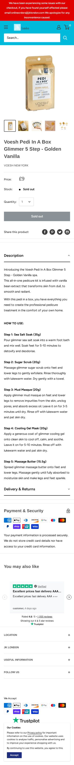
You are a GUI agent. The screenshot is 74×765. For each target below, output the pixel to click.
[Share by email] (67, 232)
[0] (66, 27)
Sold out (37, 216)
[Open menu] (6, 27)
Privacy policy (34, 732)
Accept (14, 755)
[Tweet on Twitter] (60, 232)
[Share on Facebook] (45, 232)
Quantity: (10, 202)
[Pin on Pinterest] (52, 232)
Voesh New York (16, 165)
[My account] (59, 27)
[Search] (65, 37)
